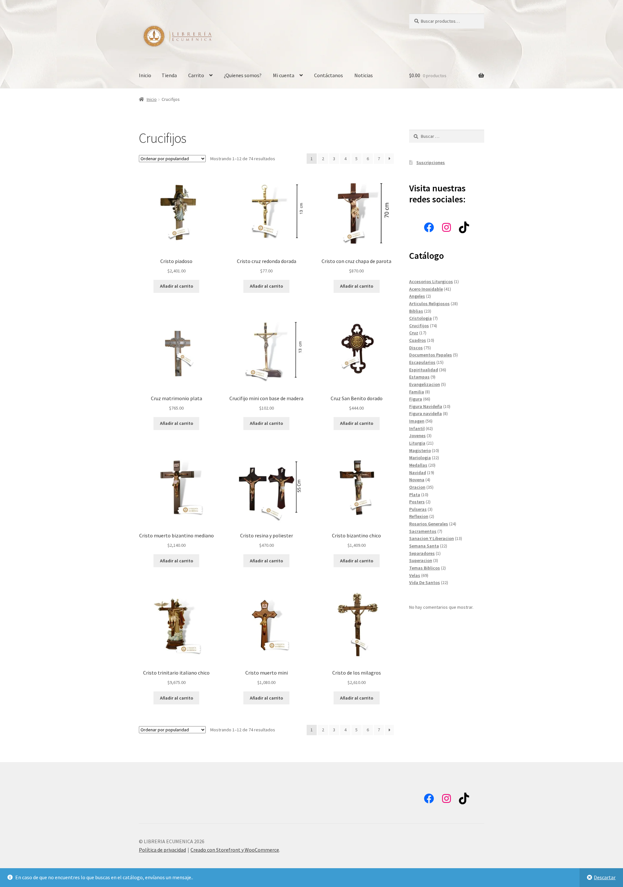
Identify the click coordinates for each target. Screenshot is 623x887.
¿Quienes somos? (243, 75)
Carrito (196, 75)
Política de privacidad (162, 849)
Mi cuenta (283, 75)
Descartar (605, 877)
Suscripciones (430, 162)
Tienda (169, 75)
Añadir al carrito (176, 286)
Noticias (363, 75)
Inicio (145, 75)
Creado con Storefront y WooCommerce (234, 849)
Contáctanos (328, 75)
